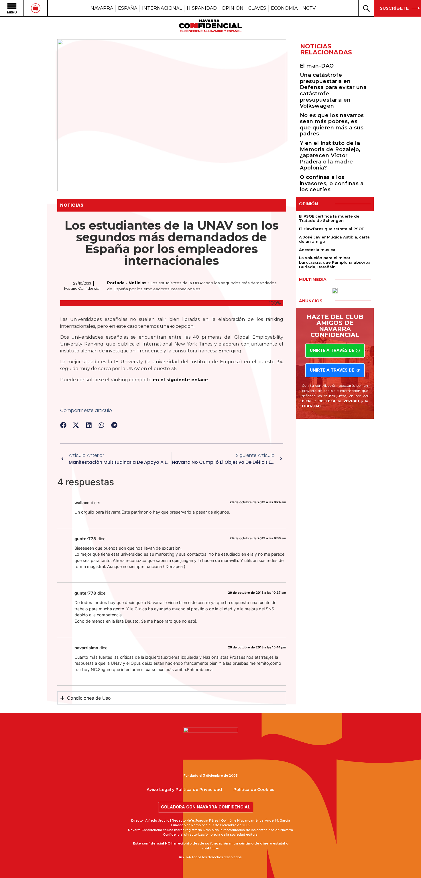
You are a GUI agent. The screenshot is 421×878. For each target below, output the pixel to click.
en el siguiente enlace (180, 379)
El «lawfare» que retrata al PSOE (331, 228)
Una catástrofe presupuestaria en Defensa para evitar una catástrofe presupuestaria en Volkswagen (333, 90)
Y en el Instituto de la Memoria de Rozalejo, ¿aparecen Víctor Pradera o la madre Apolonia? (330, 155)
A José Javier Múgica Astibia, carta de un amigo (334, 239)
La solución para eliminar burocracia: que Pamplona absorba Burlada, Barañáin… (335, 262)
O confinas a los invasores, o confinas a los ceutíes (332, 183)
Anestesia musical (318, 249)
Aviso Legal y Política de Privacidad (184, 789)
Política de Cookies (253, 789)
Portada (116, 283)
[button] (63, 425)
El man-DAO (317, 66)
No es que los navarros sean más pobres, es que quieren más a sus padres (332, 124)
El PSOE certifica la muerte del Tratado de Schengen (330, 218)
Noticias (71, 205)
